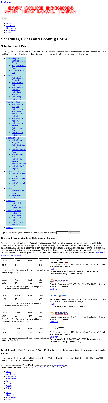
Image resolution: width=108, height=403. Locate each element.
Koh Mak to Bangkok (17, 141)
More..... (9, 228)
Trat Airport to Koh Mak (17, 223)
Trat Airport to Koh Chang (17, 214)
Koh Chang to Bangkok (17, 79)
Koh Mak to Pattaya (17, 160)
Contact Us (11, 30)
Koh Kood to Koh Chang (17, 110)
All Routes (10, 25)
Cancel (9, 386)
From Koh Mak (12, 138)
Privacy (9, 388)
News (8, 33)
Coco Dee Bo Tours (43, 367)
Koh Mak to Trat (19, 164)
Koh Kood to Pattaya (17, 124)
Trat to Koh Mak (19, 208)
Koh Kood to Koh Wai (17, 119)
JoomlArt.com (60, 365)
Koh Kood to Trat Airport (17, 133)
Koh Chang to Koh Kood (17, 83)
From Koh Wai (12, 171)
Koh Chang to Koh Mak (17, 88)
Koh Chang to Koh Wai (17, 93)
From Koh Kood (13, 102)
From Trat (10, 201)
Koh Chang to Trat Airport (17, 98)
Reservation (11, 28)
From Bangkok (12, 58)
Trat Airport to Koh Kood (17, 219)
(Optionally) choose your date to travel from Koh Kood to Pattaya (28, 233)
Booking (10, 395)
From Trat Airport (13, 210)
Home (8, 23)
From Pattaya (11, 188)
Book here (54, 269)
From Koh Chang (13, 75)
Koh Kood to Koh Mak (17, 115)
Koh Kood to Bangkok (17, 105)
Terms (8, 383)
